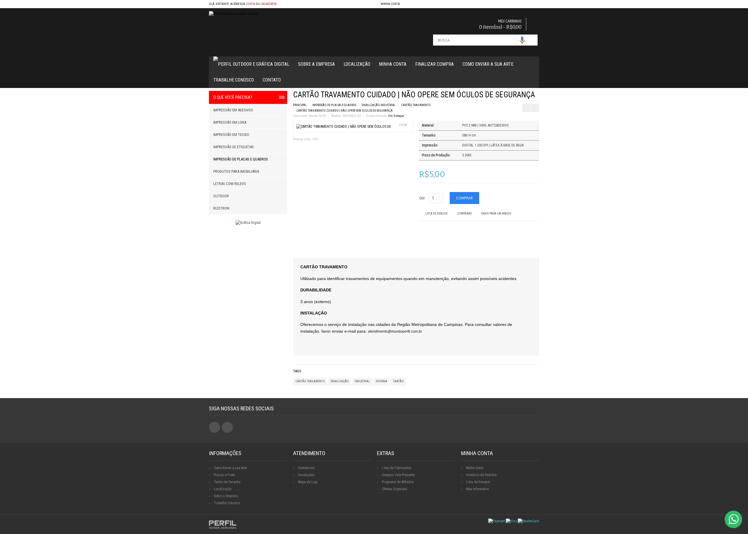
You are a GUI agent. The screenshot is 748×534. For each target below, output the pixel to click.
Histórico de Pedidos (481, 475)
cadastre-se (268, 4)
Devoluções (306, 475)
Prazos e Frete (224, 475)
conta (250, 4)
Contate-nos (306, 468)
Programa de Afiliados (398, 482)
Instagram (227, 427)
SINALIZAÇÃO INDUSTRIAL (379, 105)
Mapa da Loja (308, 482)
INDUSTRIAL (362, 381)
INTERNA (381, 381)
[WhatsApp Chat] (733, 519)
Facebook (214, 427)
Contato (272, 80)
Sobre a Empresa (316, 64)
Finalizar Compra (434, 64)
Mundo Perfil (317, 116)
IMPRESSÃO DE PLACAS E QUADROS (334, 105)
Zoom (403, 125)
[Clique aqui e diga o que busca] (522, 40)
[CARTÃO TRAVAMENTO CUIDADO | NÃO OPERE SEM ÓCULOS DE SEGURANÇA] (352, 127)
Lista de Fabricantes (396, 468)
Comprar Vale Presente (398, 475)
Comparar (464, 213)
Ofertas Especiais (394, 489)
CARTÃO (398, 381)
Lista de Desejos (436, 213)
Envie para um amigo (496, 213)
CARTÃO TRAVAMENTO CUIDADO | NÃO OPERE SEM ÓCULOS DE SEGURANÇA (344, 110)
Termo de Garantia (227, 482)
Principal (300, 105)
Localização (357, 64)
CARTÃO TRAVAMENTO (416, 105)
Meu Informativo (477, 489)
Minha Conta (392, 64)
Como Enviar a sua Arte (230, 468)
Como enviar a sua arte (488, 64)
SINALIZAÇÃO (340, 381)
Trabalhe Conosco (233, 80)
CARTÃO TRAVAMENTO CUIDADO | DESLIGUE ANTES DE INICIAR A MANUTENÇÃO (529, 96)
